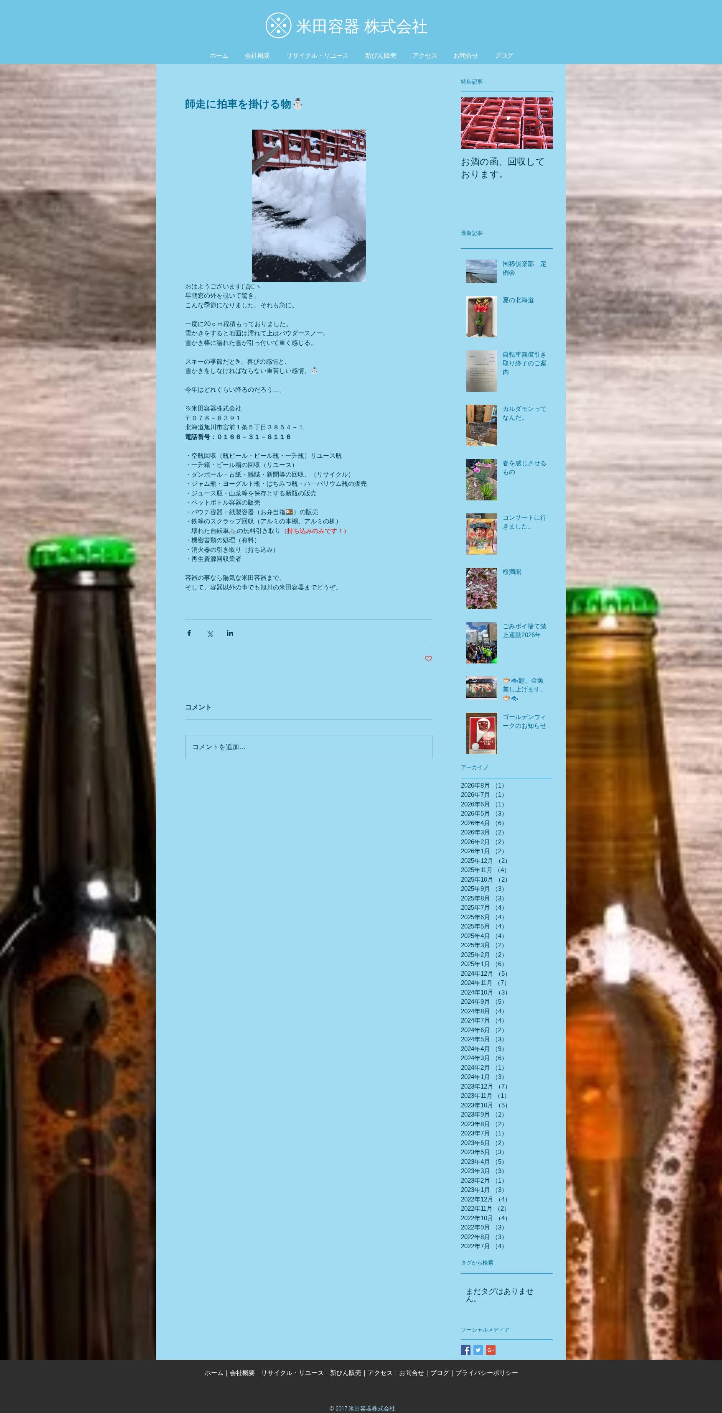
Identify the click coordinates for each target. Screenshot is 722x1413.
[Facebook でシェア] (189, 633)
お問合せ (411, 1372)
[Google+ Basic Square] (491, 1350)
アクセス (380, 1372)
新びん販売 (345, 1372)
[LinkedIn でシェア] (230, 633)
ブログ (439, 1372)
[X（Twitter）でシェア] (210, 633)
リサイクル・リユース (292, 1372)
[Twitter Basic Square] (478, 1350)
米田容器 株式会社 (362, 26)
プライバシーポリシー (486, 1372)
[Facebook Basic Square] (465, 1350)
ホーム (214, 1372)
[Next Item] (539, 123)
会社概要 (242, 1372)
